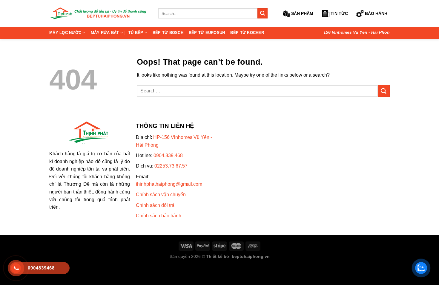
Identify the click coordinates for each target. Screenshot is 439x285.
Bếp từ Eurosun (207, 32)
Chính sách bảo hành (158, 215)
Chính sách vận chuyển (161, 194)
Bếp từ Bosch (168, 32)
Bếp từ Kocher (247, 32)
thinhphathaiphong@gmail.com (169, 184)
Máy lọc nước (65, 32)
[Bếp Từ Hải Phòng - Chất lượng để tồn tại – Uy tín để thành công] (99, 13)
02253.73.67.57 (171, 165)
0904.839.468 (168, 155)
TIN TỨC (338, 13)
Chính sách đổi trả (155, 205)
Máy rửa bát (105, 32)
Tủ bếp (135, 32)
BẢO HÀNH (375, 13)
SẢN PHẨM (301, 13)
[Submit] (262, 13)
